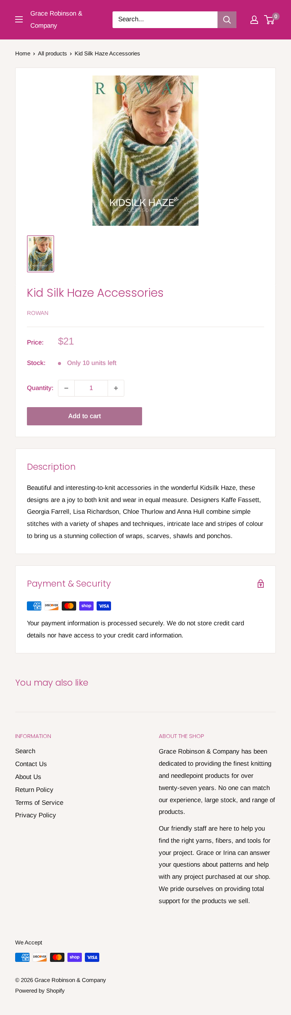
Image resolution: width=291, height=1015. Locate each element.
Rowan (37, 313)
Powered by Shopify (40, 990)
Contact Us (31, 764)
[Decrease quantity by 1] (66, 388)
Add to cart (84, 416)
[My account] (254, 20)
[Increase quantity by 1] (116, 388)
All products (52, 53)
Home (22, 53)
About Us (28, 777)
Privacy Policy (35, 815)
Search (25, 751)
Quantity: (40, 388)
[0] (269, 19)
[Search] (226, 19)
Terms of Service (39, 802)
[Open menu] (19, 19)
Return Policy (34, 789)
